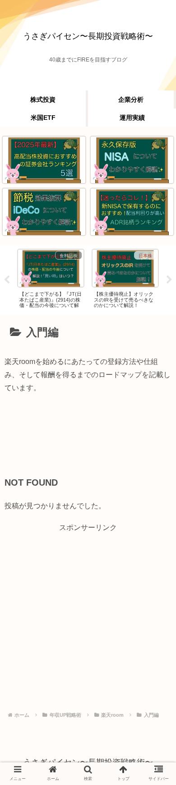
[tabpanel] (51, 278)
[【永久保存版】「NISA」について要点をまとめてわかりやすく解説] (132, 160)
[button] (153, 732)
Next (169, 279)
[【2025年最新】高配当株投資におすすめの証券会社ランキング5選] (44, 160)
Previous (6, 279)
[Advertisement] (88, 439)
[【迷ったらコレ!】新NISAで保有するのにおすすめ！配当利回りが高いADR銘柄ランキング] (132, 212)
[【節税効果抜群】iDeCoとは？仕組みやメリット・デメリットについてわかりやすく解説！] (44, 212)
